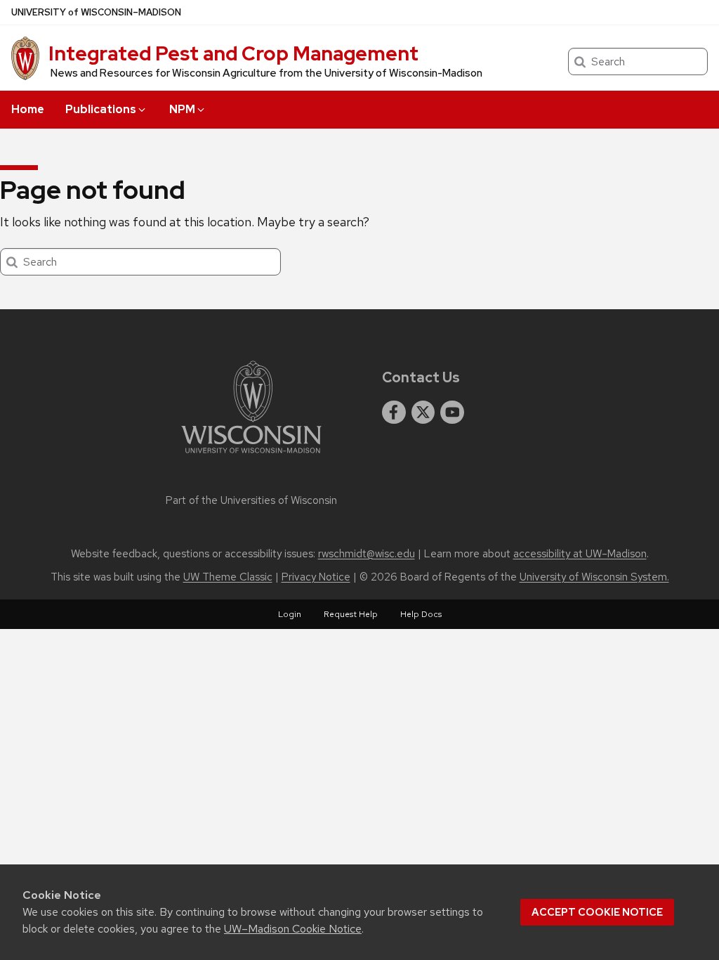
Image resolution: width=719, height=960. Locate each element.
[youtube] (452, 412)
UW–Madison (96, 12)
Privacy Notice (316, 577)
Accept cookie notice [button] (597, 912)
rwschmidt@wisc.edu (366, 554)
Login (289, 614)
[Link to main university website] (251, 455)
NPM (182, 109)
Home (27, 109)
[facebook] (394, 412)
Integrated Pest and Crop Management (233, 53)
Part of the (251, 500)
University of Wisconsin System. (594, 577)
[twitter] (423, 412)
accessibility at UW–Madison (580, 554)
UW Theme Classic (227, 577)
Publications (100, 109)
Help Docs (421, 614)
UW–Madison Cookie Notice (293, 928)
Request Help (351, 614)
